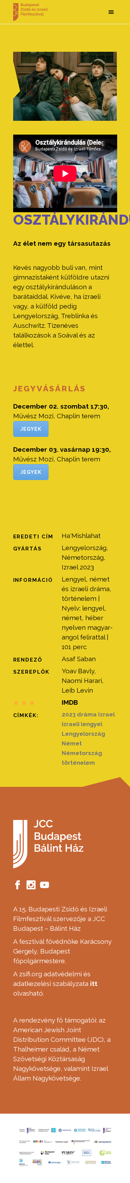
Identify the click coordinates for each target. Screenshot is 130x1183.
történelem (78, 762)
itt (93, 983)
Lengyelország (83, 733)
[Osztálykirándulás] (65, 86)
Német (72, 743)
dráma (87, 714)
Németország (82, 753)
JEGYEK (30, 429)
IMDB (70, 702)
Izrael (106, 714)
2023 (69, 714)
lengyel (91, 724)
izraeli (70, 724)
